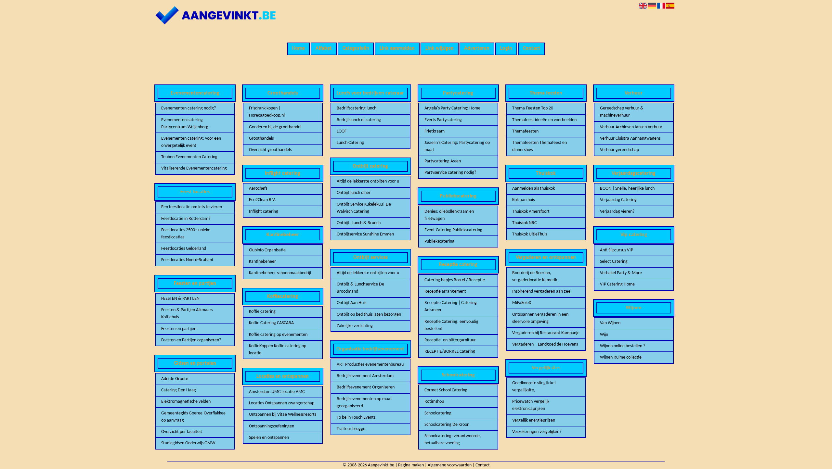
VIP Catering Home (617, 284)
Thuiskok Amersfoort (531, 211)
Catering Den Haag (178, 390)
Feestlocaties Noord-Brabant (187, 260)
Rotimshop (434, 401)
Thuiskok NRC (524, 223)
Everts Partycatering (443, 120)
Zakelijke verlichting (355, 325)
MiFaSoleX (521, 302)
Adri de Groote (174, 378)
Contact (531, 48)
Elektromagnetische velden (186, 401)
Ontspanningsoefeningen (271, 426)
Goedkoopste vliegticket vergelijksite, (534, 387)
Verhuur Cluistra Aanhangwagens (630, 138)
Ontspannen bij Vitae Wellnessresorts (282, 414)
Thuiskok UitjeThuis (529, 234)
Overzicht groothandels (270, 149)
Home (298, 48)
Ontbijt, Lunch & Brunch (359, 223)
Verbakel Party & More (621, 273)
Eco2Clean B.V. (262, 199)
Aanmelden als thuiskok (533, 188)
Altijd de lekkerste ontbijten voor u (368, 181)
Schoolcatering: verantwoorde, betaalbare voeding (452, 440)
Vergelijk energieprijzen (533, 420)
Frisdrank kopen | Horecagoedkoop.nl (267, 112)
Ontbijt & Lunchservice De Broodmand (360, 288)
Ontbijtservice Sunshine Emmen (365, 234)
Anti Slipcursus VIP (616, 250)
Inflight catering (263, 211)
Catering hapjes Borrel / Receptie (454, 280)
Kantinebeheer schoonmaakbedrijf (280, 273)
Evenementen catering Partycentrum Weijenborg (184, 124)
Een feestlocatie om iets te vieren (191, 207)
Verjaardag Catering (618, 199)
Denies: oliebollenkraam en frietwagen (449, 215)
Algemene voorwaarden (450, 465)
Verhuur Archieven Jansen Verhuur (631, 127)
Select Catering (614, 261)
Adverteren (476, 48)
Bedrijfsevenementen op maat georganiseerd (364, 403)
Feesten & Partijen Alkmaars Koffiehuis (187, 314)
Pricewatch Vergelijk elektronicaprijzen (530, 405)
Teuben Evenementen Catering (189, 157)
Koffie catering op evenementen (278, 334)
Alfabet (324, 48)
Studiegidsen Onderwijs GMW (188, 443)
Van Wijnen (610, 323)
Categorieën (356, 48)
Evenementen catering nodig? (188, 108)
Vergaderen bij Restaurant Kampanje (545, 333)
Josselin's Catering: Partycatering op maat (457, 146)
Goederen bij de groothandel (275, 127)
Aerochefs (258, 188)
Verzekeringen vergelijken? (536, 431)
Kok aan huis (523, 199)
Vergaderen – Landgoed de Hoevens (545, 344)
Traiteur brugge (351, 428)
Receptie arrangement (445, 291)
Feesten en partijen (178, 328)
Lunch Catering (350, 142)
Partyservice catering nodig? (450, 172)
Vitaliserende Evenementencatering (194, 168)
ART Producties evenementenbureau (370, 364)
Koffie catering (262, 311)
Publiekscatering (439, 241)
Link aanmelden (397, 48)
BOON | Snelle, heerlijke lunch (627, 188)
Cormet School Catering (445, 390)
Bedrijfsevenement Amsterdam (365, 376)
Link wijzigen (439, 48)
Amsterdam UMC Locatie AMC (277, 391)
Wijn (604, 334)
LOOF (341, 131)
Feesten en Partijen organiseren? (191, 340)
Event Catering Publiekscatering (453, 230)
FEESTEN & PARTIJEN (180, 298)
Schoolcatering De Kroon (446, 424)
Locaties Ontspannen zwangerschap (281, 403)
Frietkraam (434, 131)
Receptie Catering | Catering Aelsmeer (450, 306)
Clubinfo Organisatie (267, 250)
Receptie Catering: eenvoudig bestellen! (451, 325)
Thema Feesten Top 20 (532, 108)
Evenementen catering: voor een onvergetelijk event (191, 142)
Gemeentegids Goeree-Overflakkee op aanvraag (193, 417)
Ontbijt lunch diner (353, 192)
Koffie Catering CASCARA (271, 323)
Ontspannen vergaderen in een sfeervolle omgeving (540, 318)
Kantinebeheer (262, 261)
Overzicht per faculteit (181, 431)
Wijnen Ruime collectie (621, 357)
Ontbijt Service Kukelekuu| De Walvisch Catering (364, 208)
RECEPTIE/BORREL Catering (449, 351)
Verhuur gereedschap (619, 149)
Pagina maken (411, 465)
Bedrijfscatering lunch (356, 108)
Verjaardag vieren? (617, 211)
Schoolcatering (437, 413)
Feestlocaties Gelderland (183, 248)
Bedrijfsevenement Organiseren (366, 387)
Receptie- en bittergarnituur (450, 340)
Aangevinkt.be (381, 465)
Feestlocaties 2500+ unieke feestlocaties (185, 234)
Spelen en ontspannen (269, 437)
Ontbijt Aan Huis (351, 302)
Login (506, 48)
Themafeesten (525, 131)
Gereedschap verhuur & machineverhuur (622, 112)
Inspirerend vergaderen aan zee (541, 291)
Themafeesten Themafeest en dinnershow (539, 146)
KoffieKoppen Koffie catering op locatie (277, 350)
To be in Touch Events (356, 417)
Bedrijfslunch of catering (359, 120)
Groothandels (261, 138)
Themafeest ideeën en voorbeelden (544, 120)
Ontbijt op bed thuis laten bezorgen (369, 314)
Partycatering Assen (442, 161)
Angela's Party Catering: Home (452, 108)
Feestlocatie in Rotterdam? (185, 218)
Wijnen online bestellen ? (622, 346)
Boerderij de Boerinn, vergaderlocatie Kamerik (534, 277)
